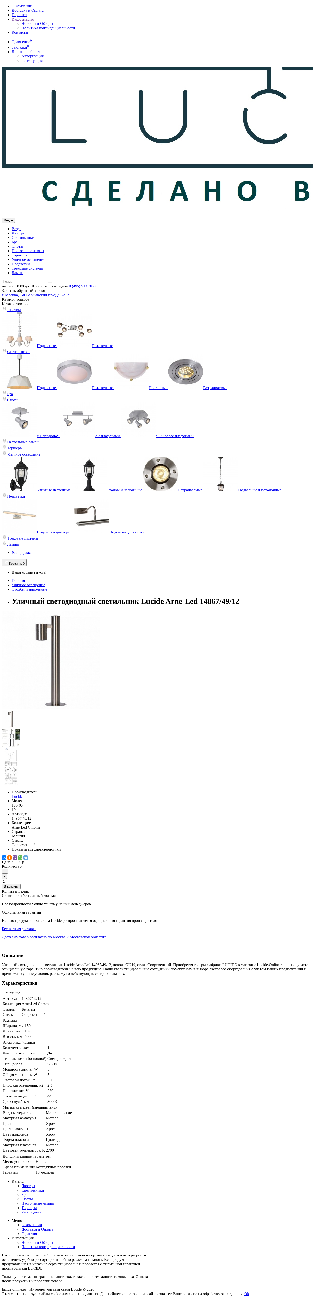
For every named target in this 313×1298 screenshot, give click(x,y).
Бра (15, 242)
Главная (18, 580)
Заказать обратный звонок (24, 290)
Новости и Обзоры (37, 23)
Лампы (17, 273)
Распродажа (22, 553)
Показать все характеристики (36, 849)
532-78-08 (83, 286)
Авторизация (33, 56)
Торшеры (19, 255)
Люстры (18, 233)
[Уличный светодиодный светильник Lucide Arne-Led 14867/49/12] (51, 707)
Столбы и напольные (29, 589)
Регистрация (32, 60)
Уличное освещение (28, 259)
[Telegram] (25, 857)
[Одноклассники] (9, 857)
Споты (17, 246)
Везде (16, 229)
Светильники (23, 237)
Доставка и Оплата (28, 10)
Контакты (20, 32)
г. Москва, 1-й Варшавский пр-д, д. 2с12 (35, 295)
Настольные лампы (28, 251)
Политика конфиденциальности (48, 28)
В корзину (11, 886)
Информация (23, 19)
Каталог (16, 304)
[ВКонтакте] (4, 857)
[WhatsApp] (20, 857)
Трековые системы (27, 268)
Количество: (12, 866)
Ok (246, 1294)
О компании (22, 6)
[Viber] (15, 857)
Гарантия (19, 15)
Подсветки (21, 264)
